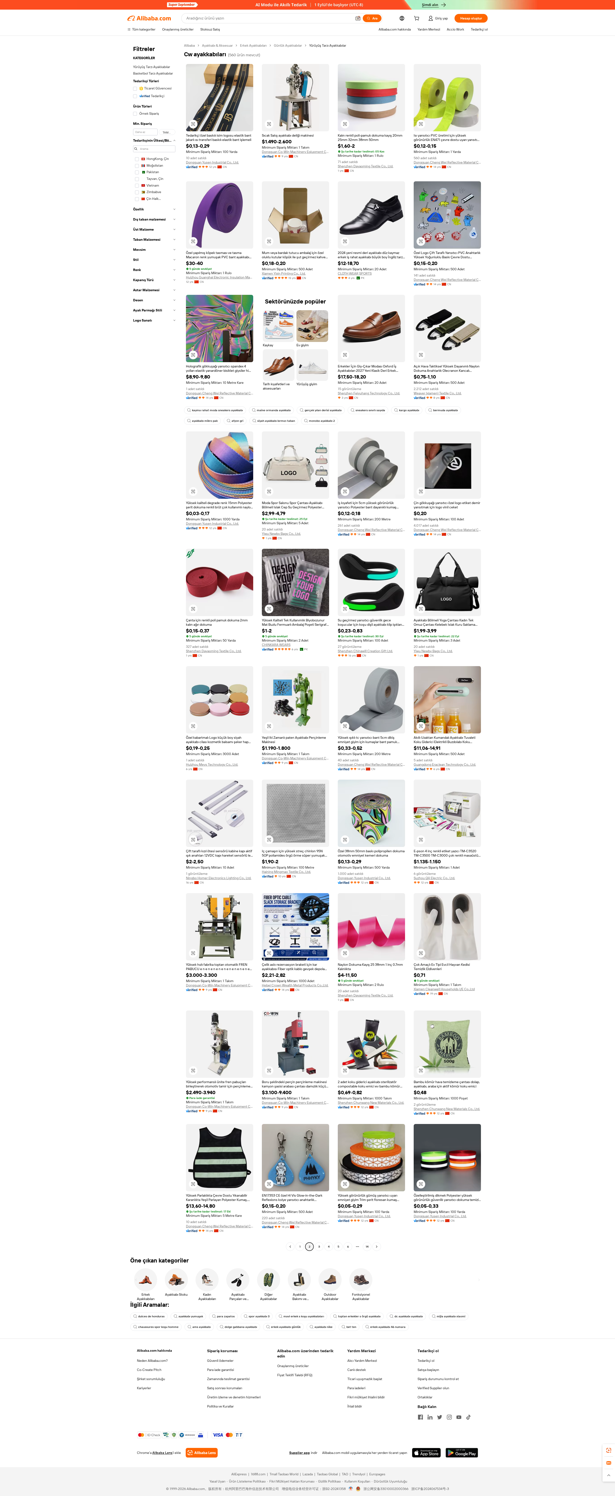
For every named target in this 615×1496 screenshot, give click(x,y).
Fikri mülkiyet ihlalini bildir (366, 1397)
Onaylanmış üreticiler (293, 1366)
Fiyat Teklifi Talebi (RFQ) (294, 1375)
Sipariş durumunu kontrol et (438, 1379)
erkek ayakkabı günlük (286, 1327)
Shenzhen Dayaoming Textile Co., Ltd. (365, 166)
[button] (358, 18)
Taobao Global (327, 1474)
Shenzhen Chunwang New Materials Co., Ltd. (371, 1103)
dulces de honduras (151, 1316)
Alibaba (189, 45)
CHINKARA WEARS (276, 645)
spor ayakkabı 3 (259, 1316)
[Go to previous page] (290, 1246)
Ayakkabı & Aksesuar (217, 45)
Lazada (307, 1474)
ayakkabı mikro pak (205, 421)
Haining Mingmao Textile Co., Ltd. (286, 872)
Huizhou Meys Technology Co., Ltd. (212, 764)
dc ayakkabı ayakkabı (408, 1316)
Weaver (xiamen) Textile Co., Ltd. (437, 393)
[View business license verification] (351, 1488)
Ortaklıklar (425, 1397)
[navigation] (154, 646)
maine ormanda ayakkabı (274, 410)
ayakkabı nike (323, 1327)
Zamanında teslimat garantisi (228, 1379)
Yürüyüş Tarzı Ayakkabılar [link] (327, 45)
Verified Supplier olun (433, 1388)
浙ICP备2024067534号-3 (430, 1489)
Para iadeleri (356, 1388)
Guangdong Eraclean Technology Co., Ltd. (445, 764)
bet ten (351, 1327)
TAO (345, 1474)
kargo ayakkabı (409, 410)
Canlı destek (356, 1370)
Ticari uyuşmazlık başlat (364, 1379)
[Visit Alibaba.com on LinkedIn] (430, 1417)
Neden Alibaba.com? (152, 1361)
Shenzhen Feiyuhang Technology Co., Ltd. (369, 393)
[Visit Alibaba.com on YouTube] (459, 1417)
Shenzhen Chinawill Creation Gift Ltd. (365, 651)
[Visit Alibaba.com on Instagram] (449, 1417)
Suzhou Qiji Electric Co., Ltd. (434, 878)
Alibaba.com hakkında (154, 1350)
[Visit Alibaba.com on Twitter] (440, 1417)
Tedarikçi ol (426, 1361)
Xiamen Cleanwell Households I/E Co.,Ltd (444, 989)
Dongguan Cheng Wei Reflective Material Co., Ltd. (447, 162)
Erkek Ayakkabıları (253, 45)
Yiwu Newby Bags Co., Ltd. (281, 534)
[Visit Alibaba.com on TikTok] (468, 1417)
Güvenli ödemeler (220, 1361)
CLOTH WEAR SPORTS (355, 273)
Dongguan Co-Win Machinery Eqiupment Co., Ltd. (295, 152)
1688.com (258, 1474)
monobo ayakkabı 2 (322, 421)
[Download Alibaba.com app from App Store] (426, 1453)
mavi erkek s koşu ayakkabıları (303, 1316)
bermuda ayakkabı (445, 410)
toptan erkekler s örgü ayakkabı (359, 1316)
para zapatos (226, 1316)
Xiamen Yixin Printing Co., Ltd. (284, 273)
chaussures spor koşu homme (158, 1327)
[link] (609, 1450)
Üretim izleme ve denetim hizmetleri (234, 1397)
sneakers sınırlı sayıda (370, 410)
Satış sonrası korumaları (224, 1388)
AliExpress (239, 1474)
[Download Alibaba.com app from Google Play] (462, 1453)
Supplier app (299, 1453)
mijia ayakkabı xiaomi (451, 1316)
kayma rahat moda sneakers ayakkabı (217, 410)
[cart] (417, 19)
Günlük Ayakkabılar (288, 45)
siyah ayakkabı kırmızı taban (276, 421)
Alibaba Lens (162, 1453)
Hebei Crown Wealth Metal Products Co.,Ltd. (295, 985)
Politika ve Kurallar (220, 1406)
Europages (377, 1474)
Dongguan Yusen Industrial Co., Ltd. (212, 162)
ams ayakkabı (201, 1327)
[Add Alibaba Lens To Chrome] (202, 1453)
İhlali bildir (354, 1406)
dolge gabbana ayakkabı (241, 1327)
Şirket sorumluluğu (151, 1379)
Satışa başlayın (428, 1370)
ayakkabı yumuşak (190, 1316)
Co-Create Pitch (149, 1370)
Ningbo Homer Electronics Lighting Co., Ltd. (218, 878)
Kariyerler (144, 1388)
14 (367, 1246)
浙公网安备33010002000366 (385, 1489)
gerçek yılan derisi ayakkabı (323, 410)
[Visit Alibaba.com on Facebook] (420, 1417)
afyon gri (237, 421)
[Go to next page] (376, 1246)
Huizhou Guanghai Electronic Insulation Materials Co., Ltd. (219, 277)
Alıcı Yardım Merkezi (362, 1361)
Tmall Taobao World (284, 1474)
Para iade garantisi (220, 1370)
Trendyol (358, 1474)
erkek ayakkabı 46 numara (388, 1327)
